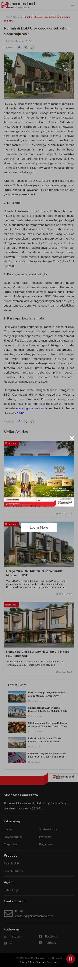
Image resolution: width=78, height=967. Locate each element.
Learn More (39, 527)
